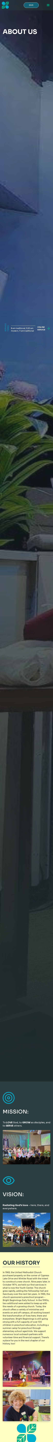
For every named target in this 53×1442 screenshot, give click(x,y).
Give (31, 5)
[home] (5, 5)
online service (41, 328)
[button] (48, 5)
